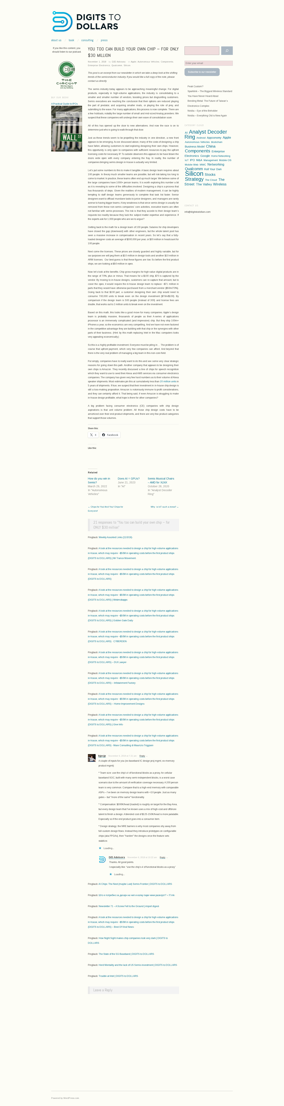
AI (186, 132)
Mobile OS (225, 160)
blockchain (216, 142)
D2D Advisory (119, 62)
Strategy (194, 179)
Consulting (87, 40)
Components (167, 62)
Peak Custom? (195, 86)
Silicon (127, 65)
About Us (56, 40)
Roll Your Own (213, 169)
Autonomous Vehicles (148, 62)
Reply (142, 756)
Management (211, 160)
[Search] (227, 50)
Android (201, 137)
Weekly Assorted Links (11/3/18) (115, 537)
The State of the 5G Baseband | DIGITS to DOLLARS (126, 954)
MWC (203, 164)
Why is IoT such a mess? (165, 507)
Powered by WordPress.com (65, 1098)
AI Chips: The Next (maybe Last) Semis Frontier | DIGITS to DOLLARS (135, 884)
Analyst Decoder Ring (206, 134)
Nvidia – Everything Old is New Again (207, 115)
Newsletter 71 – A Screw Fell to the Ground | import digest (129, 906)
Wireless (219, 184)
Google (205, 155)
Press (104, 40)
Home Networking (220, 156)
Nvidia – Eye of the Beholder (203, 110)
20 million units (168, 381)
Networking (215, 164)
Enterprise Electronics (99, 65)
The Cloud (211, 179)
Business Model (195, 146)
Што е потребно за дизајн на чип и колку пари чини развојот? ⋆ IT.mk (136, 895)
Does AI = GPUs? (129, 478)
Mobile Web (191, 164)
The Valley (204, 184)
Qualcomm (116, 65)
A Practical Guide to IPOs (64, 103)
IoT (187, 160)
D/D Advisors (117, 857)
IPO (192, 160)
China (210, 146)
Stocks (210, 175)
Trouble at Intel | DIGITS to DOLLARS (118, 976)
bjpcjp (102, 755)
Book (71, 40)
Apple (133, 62)
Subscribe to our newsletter (202, 72)
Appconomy (214, 137)
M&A (199, 160)
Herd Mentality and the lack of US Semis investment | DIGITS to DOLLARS (138, 965)
